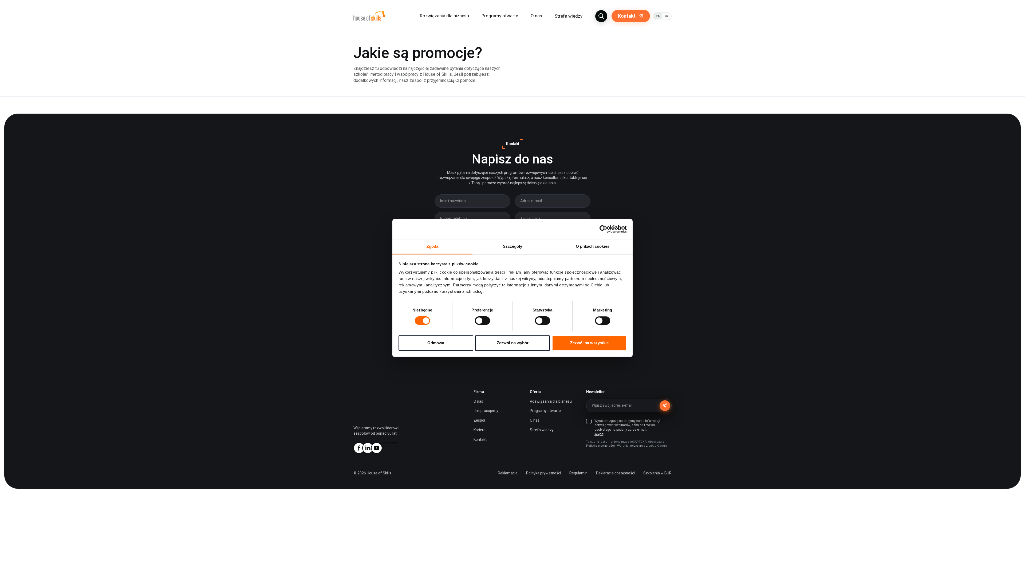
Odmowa (435, 343)
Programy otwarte (500, 15)
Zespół (479, 420)
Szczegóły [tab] (512, 246)
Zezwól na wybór (513, 343)
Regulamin (578, 473)
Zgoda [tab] (433, 246)
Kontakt (627, 16)
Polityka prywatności (600, 445)
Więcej (599, 434)
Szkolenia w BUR (657, 473)
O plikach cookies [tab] (592, 246)
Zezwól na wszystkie (589, 343)
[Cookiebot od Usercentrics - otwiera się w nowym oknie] (603, 229)
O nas (478, 401)
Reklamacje (508, 473)
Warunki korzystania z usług (636, 445)
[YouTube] (376, 448)
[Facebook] (358, 448)
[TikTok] (394, 442)
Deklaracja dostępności (615, 473)
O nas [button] (536, 15)
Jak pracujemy (486, 411)
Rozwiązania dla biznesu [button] (444, 15)
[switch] (482, 321)
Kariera (480, 430)
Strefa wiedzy (568, 16)
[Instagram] (385, 442)
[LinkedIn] (367, 448)
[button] (601, 16)
